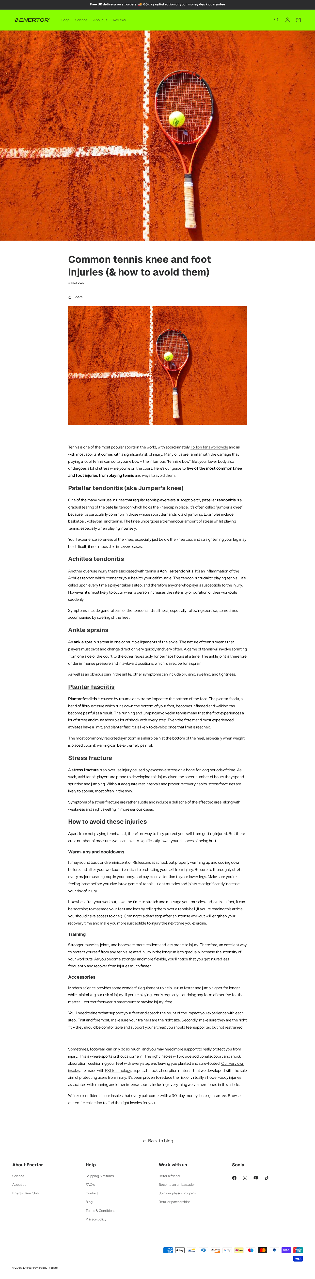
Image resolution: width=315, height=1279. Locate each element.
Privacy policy (96, 1219)
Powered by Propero (45, 1267)
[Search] (276, 20)
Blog (89, 1202)
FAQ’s (90, 1184)
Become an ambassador (177, 1184)
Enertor (27, 1267)
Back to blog (160, 1140)
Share (78, 297)
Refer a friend (169, 1176)
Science (18, 1176)
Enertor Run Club (25, 1193)
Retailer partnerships (174, 1202)
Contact (92, 1193)
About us (19, 1184)
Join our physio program (177, 1193)
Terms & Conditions (100, 1210)
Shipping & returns (100, 1176)
